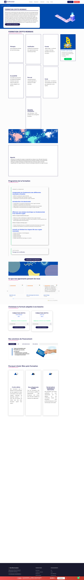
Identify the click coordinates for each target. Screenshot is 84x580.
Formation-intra (53, 575)
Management (38, 573)
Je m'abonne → (61, 578)
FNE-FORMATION (53, 573)
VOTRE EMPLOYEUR (26, 344)
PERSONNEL (12, 344)
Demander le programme (12, 24)
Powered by (53, 300)
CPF (18, 344)
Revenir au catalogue (6, 5)
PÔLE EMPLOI (35, 344)
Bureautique (38, 570)
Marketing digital (38, 575)
